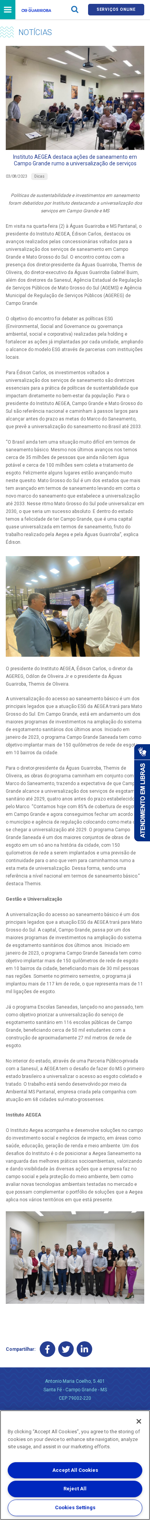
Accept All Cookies (75, 1470)
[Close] (138, 1421)
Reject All (75, 1488)
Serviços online (116, 9)
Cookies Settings (75, 1507)
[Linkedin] (84, 1349)
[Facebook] (47, 1349)
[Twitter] (66, 1349)
